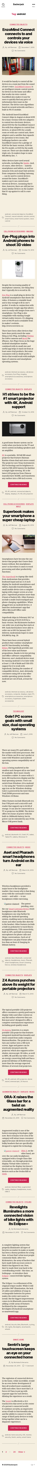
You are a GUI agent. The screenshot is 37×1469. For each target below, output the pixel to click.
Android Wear (16, 1187)
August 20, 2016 (28, 525)
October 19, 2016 (28, 250)
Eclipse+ (5, 1276)
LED (24, 494)
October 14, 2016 (28, 412)
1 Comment (29, 1366)
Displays (28, 389)
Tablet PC (8, 837)
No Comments (20, 51)
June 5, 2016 (28, 734)
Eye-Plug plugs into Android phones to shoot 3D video (18, 240)
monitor (28, 1435)
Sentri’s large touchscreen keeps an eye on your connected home (18, 1350)
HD (21, 494)
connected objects (18, 214)
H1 (3, 455)
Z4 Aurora (6, 1030)
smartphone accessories (14, 377)
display (7, 494)
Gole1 (4, 768)
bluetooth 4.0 (16, 835)
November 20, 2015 (13, 1366)
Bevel (24, 338)
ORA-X (24, 1151)
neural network (17, 216)
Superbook (17, 699)
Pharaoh (29, 960)
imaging (24, 374)
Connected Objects (18, 24)
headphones (15, 960)
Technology (18, 711)
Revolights (17, 1327)
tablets (15, 837)
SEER (4, 1174)
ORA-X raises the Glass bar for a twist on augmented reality (18, 1103)
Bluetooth (19, 958)
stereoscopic (15, 1081)
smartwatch (26, 1327)
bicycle (14, 1325)
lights (10, 1327)
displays (14, 494)
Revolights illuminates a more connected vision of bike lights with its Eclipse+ (18, 1215)
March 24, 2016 (28, 870)
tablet (31, 835)
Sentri (8, 1401)
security (8, 1437)
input (29, 694)
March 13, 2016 (27, 994)
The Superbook (8, 577)
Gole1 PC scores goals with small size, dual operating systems (18, 722)
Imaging (29, 231)
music (23, 960)
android (8, 214)
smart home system (21, 219)
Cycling (27, 1202)
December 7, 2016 (27, 47)
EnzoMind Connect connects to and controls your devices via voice (18, 35)
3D (6, 491)
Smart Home (18, 1339)
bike (18, 1325)
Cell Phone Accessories (14, 231)
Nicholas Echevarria (21, 1229)
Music (28, 847)
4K (9, 491)
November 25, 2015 (12, 1118)
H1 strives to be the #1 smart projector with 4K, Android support (18, 400)
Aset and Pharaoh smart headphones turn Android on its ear (18, 858)
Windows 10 (22, 837)
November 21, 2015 (12, 1232)
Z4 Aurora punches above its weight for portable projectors (18, 984)
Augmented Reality (11, 1092)
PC (33, 694)
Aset (13, 958)
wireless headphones (18, 965)
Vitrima (30, 336)
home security (16, 1435)
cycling (31, 1325)
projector (29, 494)
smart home (9, 219)
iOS (6, 1327)
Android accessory (18, 372)
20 (14, 1452)
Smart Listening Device (19, 909)
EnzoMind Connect (23, 87)
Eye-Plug (6, 295)
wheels (7, 1329)
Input (18, 506)
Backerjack (18, 4)
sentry (19, 1437)
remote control (29, 216)
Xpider (26, 163)
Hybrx (5, 648)
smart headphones (12, 962)
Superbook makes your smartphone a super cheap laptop (18, 515)
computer (16, 694)
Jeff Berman (12, 47)
